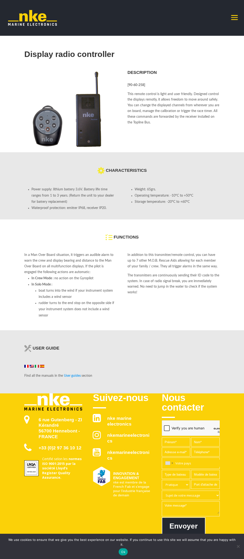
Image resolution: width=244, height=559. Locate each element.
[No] (238, 546)
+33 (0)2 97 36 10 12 (60, 447)
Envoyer (183, 526)
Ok (123, 552)
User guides (72, 375)
